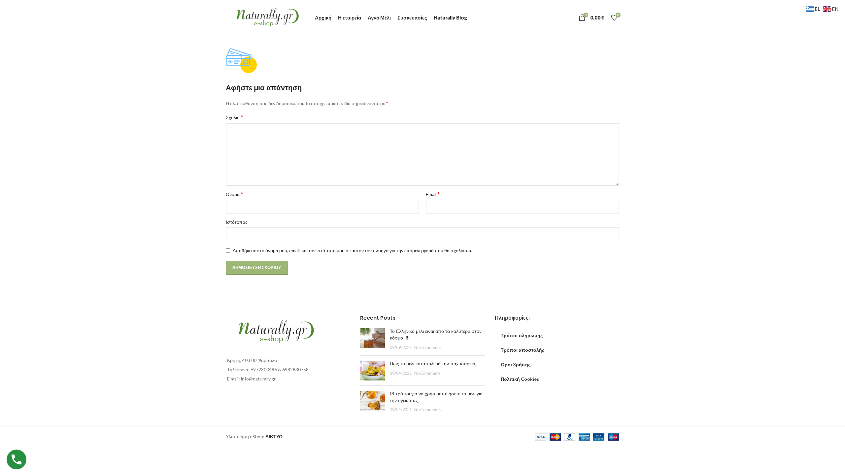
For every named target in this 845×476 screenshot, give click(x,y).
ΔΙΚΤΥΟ (274, 436)
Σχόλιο (234, 117)
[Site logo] (267, 17)
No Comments (427, 347)
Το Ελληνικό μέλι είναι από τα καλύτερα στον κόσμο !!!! (436, 334)
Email (433, 194)
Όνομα (234, 194)
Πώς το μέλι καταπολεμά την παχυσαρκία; (433, 363)
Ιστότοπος (237, 222)
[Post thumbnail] (372, 339)
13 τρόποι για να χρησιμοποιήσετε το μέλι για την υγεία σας (436, 397)
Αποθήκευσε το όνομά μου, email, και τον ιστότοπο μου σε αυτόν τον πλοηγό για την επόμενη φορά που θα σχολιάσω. (352, 250)
